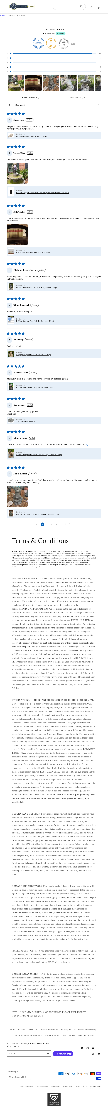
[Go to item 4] (68, 83)
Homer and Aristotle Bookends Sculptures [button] (33, 252)
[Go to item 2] (33, 83)
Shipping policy (96, 1086)
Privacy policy (68, 1086)
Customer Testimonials (49, 1029)
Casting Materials (52, 1035)
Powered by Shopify (41, 1086)
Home (2, 15)
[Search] (81, 7)
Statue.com (29, 1086)
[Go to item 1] (16, 83)
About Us (21, 1029)
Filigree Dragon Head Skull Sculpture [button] (31, 136)
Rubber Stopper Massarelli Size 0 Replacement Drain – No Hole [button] (42, 193)
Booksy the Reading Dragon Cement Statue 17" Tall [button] (37, 514)
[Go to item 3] (51, 83)
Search (12, 1029)
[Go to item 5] (86, 83)
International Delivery (87, 1029)
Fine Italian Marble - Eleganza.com (28, 1035)
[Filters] (9, 105)
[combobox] (69, 7)
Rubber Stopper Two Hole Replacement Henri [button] (35, 321)
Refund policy (55, 1086)
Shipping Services (68, 1029)
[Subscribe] (48, 1053)
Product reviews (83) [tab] (30, 97)
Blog (64, 1035)
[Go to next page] (70, 524)
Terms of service (82, 1086)
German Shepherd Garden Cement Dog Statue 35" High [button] (39, 455)
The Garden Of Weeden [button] (25, 421)
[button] (54, 53)
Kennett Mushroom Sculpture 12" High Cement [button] (35, 387)
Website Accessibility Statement (81, 1035)
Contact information (94, 1089)
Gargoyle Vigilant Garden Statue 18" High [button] (33, 355)
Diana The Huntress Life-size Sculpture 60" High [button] (36, 288)
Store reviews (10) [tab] (77, 97)
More (73, 44)
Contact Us (32, 1029)
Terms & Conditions (16, 15)
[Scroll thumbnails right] (98, 83)
